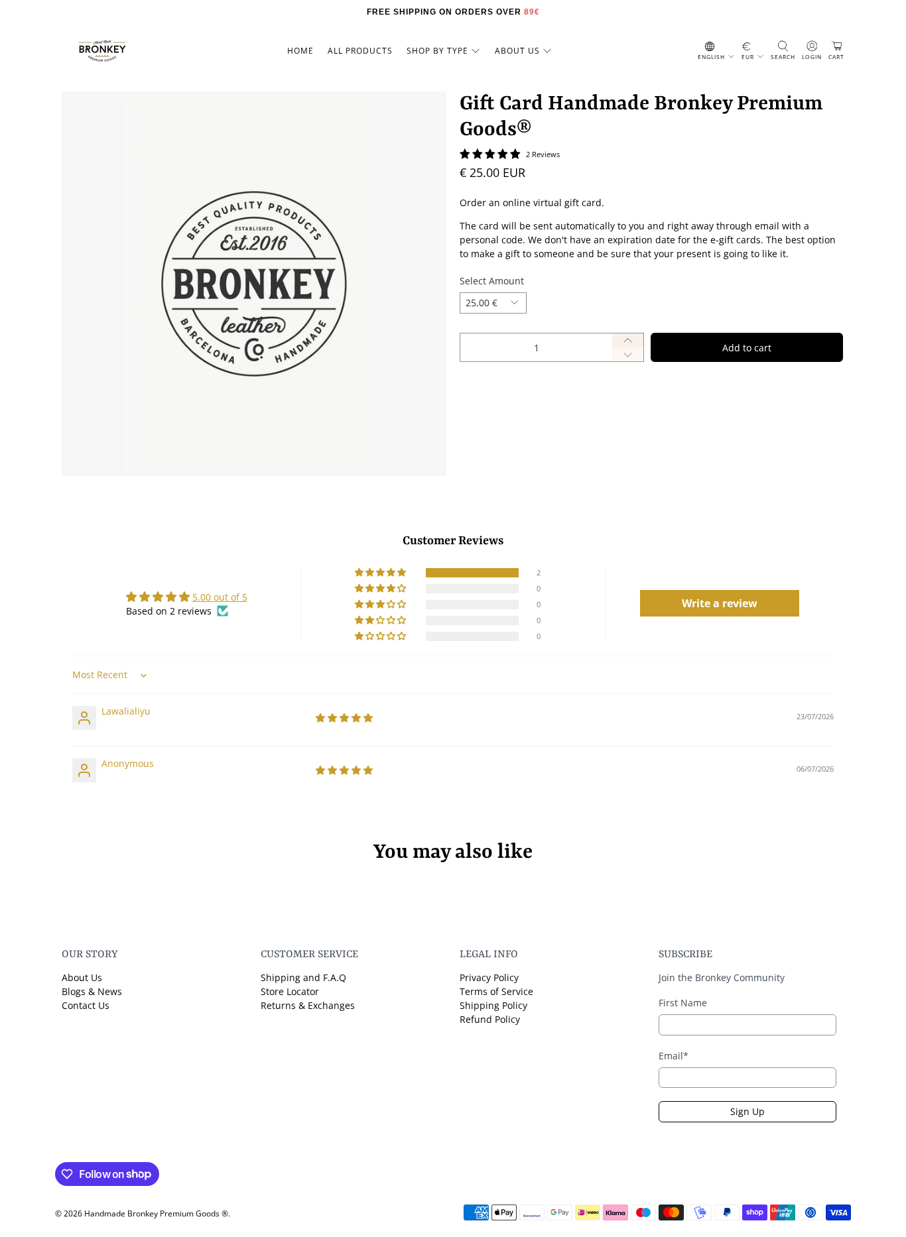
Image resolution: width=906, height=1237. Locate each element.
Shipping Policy (493, 1005)
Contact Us (85, 1005)
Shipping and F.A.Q (303, 977)
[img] (344, 717)
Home (300, 50)
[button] (381, 572)
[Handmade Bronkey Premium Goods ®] (102, 51)
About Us (82, 977)
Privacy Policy (489, 977)
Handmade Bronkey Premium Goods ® (156, 1213)
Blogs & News (92, 991)
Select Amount (492, 280)
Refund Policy (490, 1019)
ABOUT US (517, 50)
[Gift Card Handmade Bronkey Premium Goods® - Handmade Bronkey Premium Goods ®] (254, 283)
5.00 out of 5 (219, 597)
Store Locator (290, 991)
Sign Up (747, 1111)
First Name (683, 1002)
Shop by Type (437, 50)
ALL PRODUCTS (360, 50)
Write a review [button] (719, 603)
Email (673, 1055)
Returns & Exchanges (308, 1005)
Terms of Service (496, 991)
